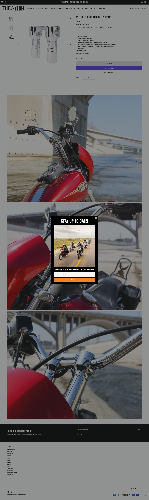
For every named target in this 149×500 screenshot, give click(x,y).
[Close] (96, 218)
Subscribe (74, 280)
